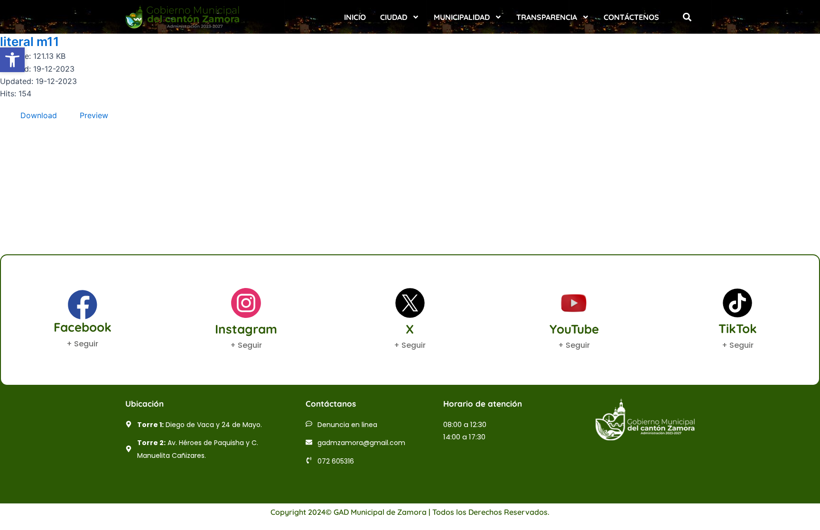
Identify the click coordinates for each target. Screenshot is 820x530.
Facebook (83, 327)
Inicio (355, 17)
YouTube (574, 329)
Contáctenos (631, 17)
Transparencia (546, 17)
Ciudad (393, 17)
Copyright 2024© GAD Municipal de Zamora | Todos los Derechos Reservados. (410, 512)
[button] (687, 17)
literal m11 (29, 41)
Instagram (246, 329)
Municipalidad (462, 17)
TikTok (737, 328)
